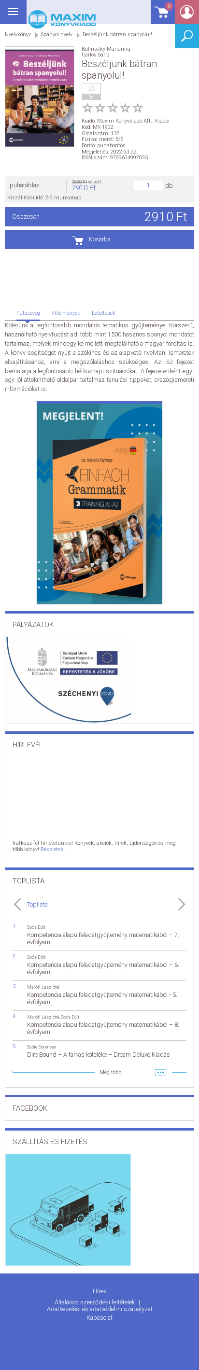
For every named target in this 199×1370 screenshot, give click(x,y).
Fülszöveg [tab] (28, 313)
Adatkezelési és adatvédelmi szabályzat (100, 1309)
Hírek (99, 1291)
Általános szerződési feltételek (95, 1302)
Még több (110, 1072)
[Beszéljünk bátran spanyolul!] (39, 98)
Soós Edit (36, 927)
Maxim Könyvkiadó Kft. (124, 121)
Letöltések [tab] (103, 313)
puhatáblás (25, 185)
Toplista (37, 904)
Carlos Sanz (96, 55)
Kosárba (100, 239)
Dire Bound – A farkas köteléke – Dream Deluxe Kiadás (98, 1054)
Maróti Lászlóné (43, 987)
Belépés (187, 15)
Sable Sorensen (41, 1046)
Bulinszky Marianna (106, 49)
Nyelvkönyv (18, 34)
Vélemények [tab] (66, 313)
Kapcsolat (99, 1317)
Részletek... (54, 849)
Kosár (161, 16)
